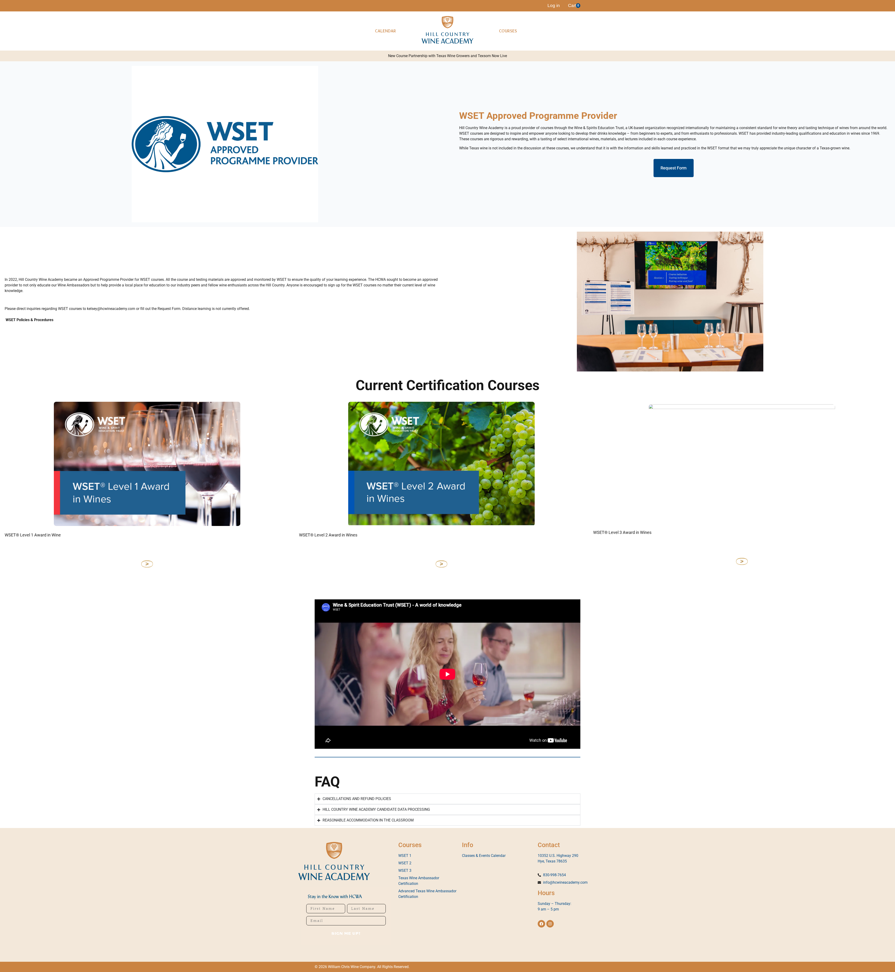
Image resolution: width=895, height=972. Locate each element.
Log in (553, 5)
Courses (508, 30)
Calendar (385, 30)
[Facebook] (541, 923)
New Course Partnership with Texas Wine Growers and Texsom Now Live (447, 56)
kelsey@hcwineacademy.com (111, 308)
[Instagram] (550, 923)
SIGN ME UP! (346, 933)
